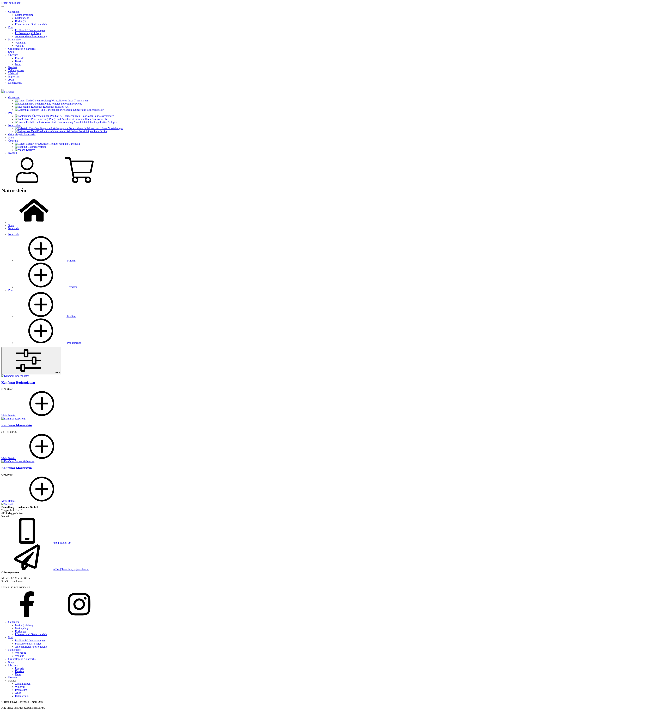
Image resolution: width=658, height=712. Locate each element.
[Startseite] (7, 91)
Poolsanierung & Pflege (28, 33)
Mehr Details (8, 415)
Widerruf (13, 73)
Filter (57, 372)
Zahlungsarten (16, 70)
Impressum (14, 76)
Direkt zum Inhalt (10, 2)
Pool (10, 27)
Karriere (19, 61)
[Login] (27, 182)
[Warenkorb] (79, 182)
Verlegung (20, 42)
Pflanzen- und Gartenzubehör (31, 24)
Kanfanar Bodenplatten (18, 382)
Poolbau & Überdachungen (30, 30)
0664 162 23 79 (62, 542)
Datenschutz (15, 82)
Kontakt (12, 67)
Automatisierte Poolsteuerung (31, 36)
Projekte (19, 58)
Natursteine (14, 39)
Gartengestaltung (24, 14)
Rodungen (20, 21)
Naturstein (13, 228)
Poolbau (71, 316)
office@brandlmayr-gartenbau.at (71, 569)
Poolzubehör (73, 342)
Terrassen (71, 286)
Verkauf (19, 45)
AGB (11, 79)
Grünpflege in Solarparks (21, 48)
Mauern (71, 260)
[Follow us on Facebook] (27, 616)
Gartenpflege (22, 17)
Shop (11, 51)
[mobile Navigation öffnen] (2, 89)
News (18, 64)
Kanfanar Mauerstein (16, 425)
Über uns (13, 54)
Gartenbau (14, 11)
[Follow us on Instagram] (79, 616)
